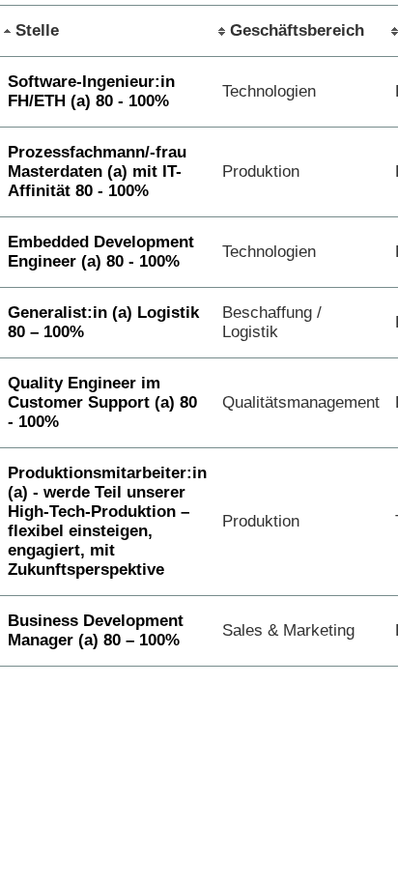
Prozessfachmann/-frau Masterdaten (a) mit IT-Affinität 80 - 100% (97, 171)
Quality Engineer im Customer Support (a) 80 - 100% (102, 402)
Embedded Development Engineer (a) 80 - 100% (101, 252)
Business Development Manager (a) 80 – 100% (96, 630)
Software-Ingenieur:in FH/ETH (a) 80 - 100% (91, 91)
